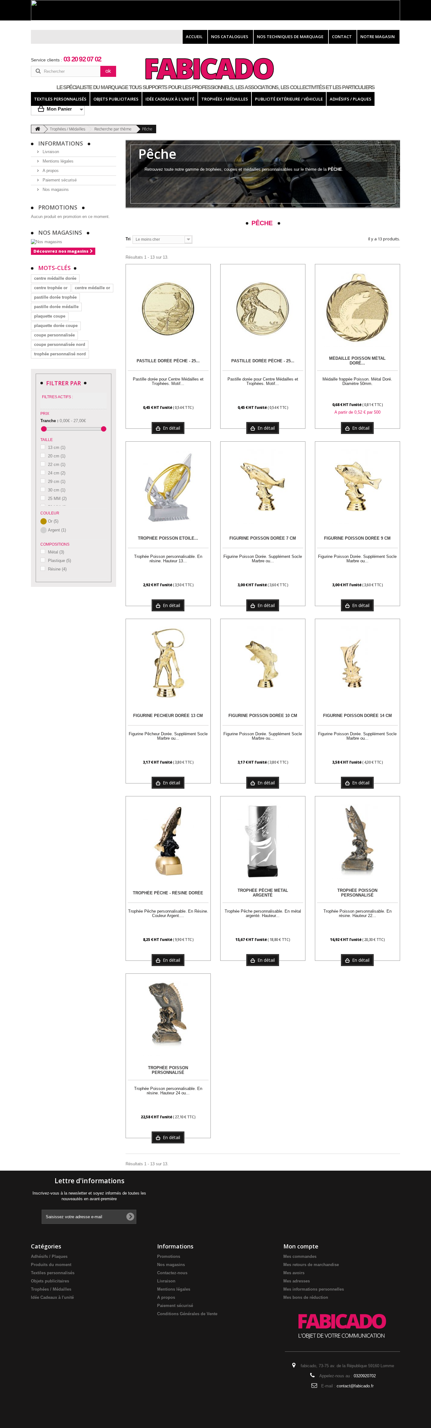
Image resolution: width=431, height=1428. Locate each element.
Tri (128, 239)
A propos (50, 170)
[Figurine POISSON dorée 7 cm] (262, 486)
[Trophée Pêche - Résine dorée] (168, 841)
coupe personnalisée (54, 335)
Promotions (58, 207)
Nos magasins (55, 189)
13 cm (56, 447)
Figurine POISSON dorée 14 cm (357, 715)
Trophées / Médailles (51, 1289)
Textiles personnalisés (52, 1272)
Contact (342, 36)
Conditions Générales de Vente (187, 1313)
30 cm (56, 490)
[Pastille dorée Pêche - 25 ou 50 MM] (168, 309)
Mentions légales (57, 161)
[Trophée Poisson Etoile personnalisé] (168, 486)
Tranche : (49, 420)
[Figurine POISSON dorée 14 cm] (357, 663)
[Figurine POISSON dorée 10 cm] (262, 663)
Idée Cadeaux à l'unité (52, 1297)
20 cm (56, 456)
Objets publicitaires (50, 1281)
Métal (56, 552)
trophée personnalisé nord (60, 354)
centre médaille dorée (55, 278)
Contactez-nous (172, 1272)
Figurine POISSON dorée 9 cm (357, 538)
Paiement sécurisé (59, 180)
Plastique (59, 560)
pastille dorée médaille (56, 306)
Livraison (50, 151)
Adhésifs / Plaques (49, 1256)
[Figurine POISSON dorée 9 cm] (357, 486)
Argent (57, 530)
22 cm (56, 464)
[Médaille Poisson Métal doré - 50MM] (357, 309)
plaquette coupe (49, 316)
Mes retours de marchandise (311, 1264)
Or (53, 521)
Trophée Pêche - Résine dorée (168, 893)
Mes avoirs (293, 1272)
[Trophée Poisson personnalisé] (357, 841)
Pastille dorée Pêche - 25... (168, 360)
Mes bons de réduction (305, 1297)
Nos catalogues (229, 36)
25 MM (57, 498)
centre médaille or (92, 287)
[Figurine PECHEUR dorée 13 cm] (168, 663)
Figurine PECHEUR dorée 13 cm (168, 715)
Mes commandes (299, 1256)
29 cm (56, 481)
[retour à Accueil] (38, 129)
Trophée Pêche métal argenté (263, 893)
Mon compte (300, 1246)
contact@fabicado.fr (355, 1386)
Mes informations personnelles (313, 1289)
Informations (61, 143)
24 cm (56, 473)
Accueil (194, 36)
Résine (57, 569)
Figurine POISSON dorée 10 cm (262, 715)
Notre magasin (377, 36)
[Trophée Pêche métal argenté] (262, 841)
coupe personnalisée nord (59, 344)
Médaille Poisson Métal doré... (357, 361)
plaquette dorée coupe (56, 325)
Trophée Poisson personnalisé (357, 893)
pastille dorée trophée (55, 297)
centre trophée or (51, 287)
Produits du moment (51, 1264)
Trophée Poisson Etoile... (168, 538)
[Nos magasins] (73, 242)
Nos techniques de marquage (290, 36)
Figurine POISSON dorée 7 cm (262, 538)
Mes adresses (296, 1281)
